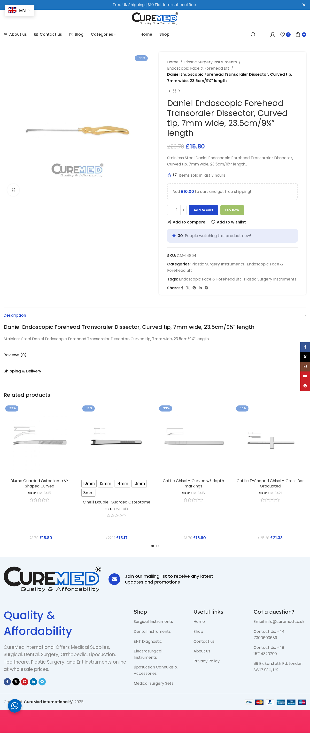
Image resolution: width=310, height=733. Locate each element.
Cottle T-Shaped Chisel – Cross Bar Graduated (270, 483)
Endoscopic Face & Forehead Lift (198, 68)
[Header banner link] (147, 5)
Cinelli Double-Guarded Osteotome (116, 502)
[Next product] (179, 91)
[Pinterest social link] (194, 288)
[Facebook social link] (182, 288)
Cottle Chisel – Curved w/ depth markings (193, 483)
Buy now (232, 210)
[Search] (253, 34)
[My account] (273, 34)
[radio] (89, 483)
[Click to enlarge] (13, 190)
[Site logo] (155, 18)
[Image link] (52, 579)
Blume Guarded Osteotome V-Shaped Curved (39, 483)
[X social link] (188, 288)
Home (172, 62)
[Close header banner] (304, 5)
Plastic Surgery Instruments (210, 62)
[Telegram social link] (206, 288)
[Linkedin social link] (200, 288)
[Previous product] (169, 91)
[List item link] (160, 621)
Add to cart (203, 210)
